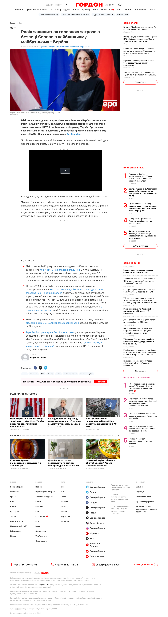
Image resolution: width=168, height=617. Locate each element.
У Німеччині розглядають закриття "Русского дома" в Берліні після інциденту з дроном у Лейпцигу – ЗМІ (140, 300)
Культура (14, 511)
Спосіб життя (16, 521)
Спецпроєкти (41, 541)
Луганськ (65, 521)
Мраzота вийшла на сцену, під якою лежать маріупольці (140, 73)
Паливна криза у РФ (49, 15)
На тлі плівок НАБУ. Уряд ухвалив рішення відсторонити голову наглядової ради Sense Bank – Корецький (143, 207)
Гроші (13, 497)
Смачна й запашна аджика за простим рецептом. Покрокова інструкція (143, 415)
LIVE (95, 9)
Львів (63, 492)
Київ (62, 487)
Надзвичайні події (18, 526)
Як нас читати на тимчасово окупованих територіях (146, 509)
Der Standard (74, 134)
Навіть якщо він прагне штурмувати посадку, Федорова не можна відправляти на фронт (139, 51)
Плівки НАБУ (122, 15)
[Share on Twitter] (40, 368)
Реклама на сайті (143, 497)
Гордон (13, 23)
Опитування (140, 9)
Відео (128, 9)
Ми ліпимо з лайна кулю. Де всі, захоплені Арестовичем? (139, 28)
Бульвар (86, 9)
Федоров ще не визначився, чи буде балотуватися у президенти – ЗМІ (139, 290)
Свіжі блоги (130, 23)
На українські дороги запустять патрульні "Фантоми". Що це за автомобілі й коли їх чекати (137, 330)
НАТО (58, 374)
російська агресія (70, 374)
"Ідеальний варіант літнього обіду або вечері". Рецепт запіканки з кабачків (100, 463)
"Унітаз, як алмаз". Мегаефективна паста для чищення (140, 441)
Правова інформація (145, 501)
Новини (19, 9)
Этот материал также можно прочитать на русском (66, 47)
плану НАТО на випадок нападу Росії (60, 269)
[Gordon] (89, 5)
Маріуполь (65, 516)
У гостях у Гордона (60, 9)
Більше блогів (140, 82)
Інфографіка (15, 531)
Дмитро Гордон (97, 487)
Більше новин (140, 371)
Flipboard (94, 533)
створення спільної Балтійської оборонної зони (52, 323)
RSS (92, 538)
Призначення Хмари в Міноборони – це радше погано (140, 220)
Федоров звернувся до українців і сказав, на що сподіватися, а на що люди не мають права (142, 234)
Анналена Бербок (86, 374)
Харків (64, 506)
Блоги (76, 9)
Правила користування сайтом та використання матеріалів (120, 487)
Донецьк (64, 501)
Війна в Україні (16, 487)
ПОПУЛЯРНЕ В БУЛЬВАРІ (136, 378)
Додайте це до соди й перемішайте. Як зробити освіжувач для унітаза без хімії (64, 463)
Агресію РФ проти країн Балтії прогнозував (50, 332)
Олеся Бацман (97, 523)
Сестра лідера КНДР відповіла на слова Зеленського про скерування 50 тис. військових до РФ (143, 192)
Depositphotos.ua (42, 585)
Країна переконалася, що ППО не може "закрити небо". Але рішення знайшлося (140, 177)
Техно (13, 516)
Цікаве (13, 536)
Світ (20, 23)
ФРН (42, 374)
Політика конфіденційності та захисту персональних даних (120, 498)
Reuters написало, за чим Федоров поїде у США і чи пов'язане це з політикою (139, 363)
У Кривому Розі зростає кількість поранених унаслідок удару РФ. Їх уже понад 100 (138, 341)
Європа (50, 374)
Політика (26, 429)
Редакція (140, 492)
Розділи (38, 482)
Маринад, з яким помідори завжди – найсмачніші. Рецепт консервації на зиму (142, 428)
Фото (119, 9)
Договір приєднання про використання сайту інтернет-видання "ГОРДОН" (120, 510)
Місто (63, 482)
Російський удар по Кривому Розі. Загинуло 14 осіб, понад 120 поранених (138, 311)
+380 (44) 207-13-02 (66, 564)
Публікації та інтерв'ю (37, 9)
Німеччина (33, 374)
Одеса (63, 497)
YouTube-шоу (41, 536)
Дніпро (64, 511)
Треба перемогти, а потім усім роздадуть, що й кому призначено (138, 62)
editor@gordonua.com (108, 564)
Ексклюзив (106, 9)
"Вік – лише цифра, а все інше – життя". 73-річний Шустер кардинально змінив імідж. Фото (143, 387)
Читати (101, 381)
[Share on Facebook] (35, 368)
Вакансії (139, 487)
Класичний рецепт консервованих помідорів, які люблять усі (25, 463)
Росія (24, 374)
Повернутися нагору (143, 565)
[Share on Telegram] (45, 368)
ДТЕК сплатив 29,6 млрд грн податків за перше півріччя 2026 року (140, 321)
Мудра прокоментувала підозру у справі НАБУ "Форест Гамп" (138, 271)
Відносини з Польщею (103, 15)
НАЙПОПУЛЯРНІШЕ (133, 168)
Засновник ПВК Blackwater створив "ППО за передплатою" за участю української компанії (139, 280)
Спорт (13, 506)
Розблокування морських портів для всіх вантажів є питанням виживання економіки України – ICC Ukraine (139, 352)
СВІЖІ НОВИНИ (131, 263)
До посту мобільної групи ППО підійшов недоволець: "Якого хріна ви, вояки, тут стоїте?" (140, 39)
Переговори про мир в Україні (75, 15)
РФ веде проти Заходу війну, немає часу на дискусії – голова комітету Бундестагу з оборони (64, 421)
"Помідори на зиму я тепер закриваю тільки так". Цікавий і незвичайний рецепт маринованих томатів (143, 402)
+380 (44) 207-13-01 (25, 564)
